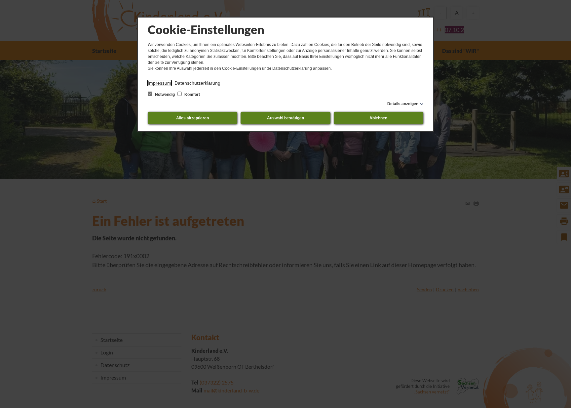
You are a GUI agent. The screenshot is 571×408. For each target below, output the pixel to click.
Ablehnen (378, 118)
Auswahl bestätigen (285, 118)
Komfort (191, 94)
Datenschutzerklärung (197, 83)
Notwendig (165, 94)
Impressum (159, 83)
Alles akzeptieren (192, 118)
